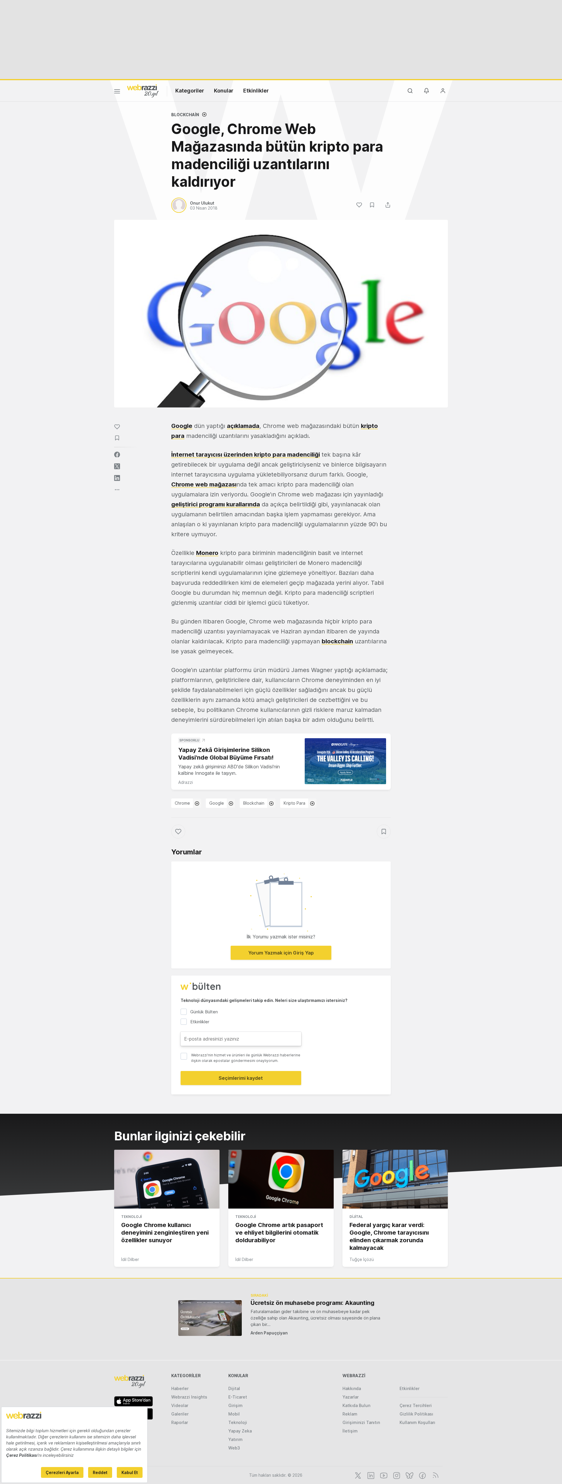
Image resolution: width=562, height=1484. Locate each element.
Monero (207, 552)
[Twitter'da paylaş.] (117, 466)
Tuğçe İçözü (361, 1259)
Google (181, 425)
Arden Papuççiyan (269, 1332)
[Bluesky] (408, 1474)
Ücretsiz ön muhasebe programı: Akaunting (312, 1302)
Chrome (182, 803)
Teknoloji (131, 1216)
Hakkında (351, 1388)
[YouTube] (383, 1474)
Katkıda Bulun (356, 1405)
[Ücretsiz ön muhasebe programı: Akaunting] (210, 1318)
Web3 (234, 1447)
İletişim (350, 1430)
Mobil (234, 1413)
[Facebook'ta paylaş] (117, 454)
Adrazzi (185, 782)
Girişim (235, 1405)
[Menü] (117, 92)
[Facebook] (421, 1474)
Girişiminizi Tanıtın (361, 1422)
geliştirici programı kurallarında (215, 504)
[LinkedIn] (370, 1474)
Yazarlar (350, 1396)
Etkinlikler (256, 91)
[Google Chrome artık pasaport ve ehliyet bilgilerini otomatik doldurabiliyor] (281, 1179)
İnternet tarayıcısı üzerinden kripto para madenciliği (245, 454)
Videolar (179, 1405)
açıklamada (243, 425)
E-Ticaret (237, 1396)
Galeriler (180, 1413)
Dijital (356, 1216)
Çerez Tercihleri (416, 1405)
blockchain (337, 641)
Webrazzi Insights (189, 1396)
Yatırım (235, 1439)
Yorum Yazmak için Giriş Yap (281, 953)
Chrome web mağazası (204, 484)
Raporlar (179, 1422)
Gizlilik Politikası (416, 1413)
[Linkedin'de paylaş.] (117, 478)
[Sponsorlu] (345, 761)
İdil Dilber (130, 1259)
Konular (223, 91)
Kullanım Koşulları (417, 1422)
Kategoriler (189, 91)
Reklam (349, 1413)
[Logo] (143, 90)
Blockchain (185, 114)
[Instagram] (396, 1474)
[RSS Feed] (434, 1474)
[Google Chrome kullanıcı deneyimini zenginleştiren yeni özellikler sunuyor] (167, 1179)
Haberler (180, 1388)
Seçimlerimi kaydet (241, 1078)
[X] (357, 1474)
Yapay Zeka (240, 1430)
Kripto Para (294, 803)
